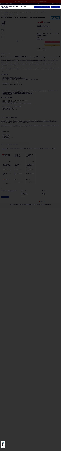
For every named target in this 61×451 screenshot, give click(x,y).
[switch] (3, 447)
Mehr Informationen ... (4, 7)
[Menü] (4, 441)
